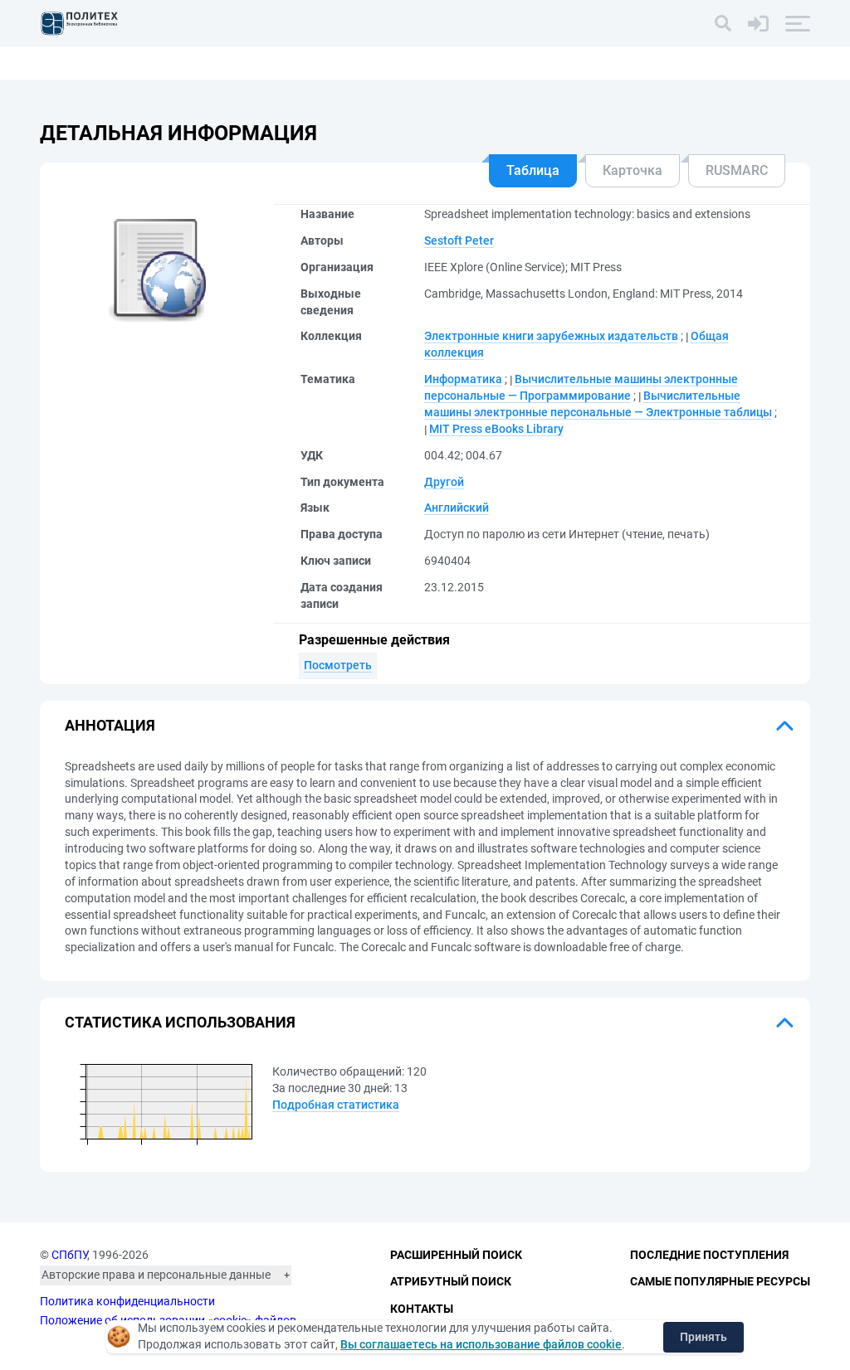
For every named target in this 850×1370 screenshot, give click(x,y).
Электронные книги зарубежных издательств (551, 335)
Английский (456, 507)
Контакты (421, 1308)
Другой (444, 481)
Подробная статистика (335, 1104)
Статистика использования (180, 1022)
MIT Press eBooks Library (496, 428)
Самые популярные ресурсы (720, 1281)
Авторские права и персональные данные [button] (156, 1274)
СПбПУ (69, 1254)
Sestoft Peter (459, 240)
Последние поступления (709, 1254)
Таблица (532, 170)
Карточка (632, 170)
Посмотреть (338, 665)
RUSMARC (737, 170)
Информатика (463, 379)
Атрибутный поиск (450, 1281)
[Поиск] (723, 23)
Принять (703, 1336)
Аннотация (110, 725)
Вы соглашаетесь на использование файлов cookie (481, 1344)
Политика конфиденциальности (127, 1301)
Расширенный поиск (456, 1254)
